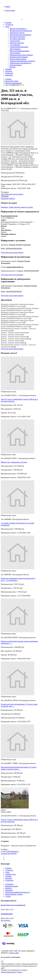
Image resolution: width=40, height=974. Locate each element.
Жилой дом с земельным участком (14, 462)
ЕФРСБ (12, 198)
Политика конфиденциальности (17, 892)
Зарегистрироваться (8, 972)
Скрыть (19, 972)
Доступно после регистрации (12, 194)
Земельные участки (17, 33)
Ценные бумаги (16, 65)
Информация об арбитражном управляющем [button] (15, 280)
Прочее (12, 67)
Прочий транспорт (17, 43)
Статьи (8, 896)
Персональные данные (14, 894)
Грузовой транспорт (17, 39)
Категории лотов (11, 81)
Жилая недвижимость (18, 29)
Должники (9, 884)
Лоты (7, 27)
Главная (8, 22)
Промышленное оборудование (21, 55)
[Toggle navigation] (22, 19)
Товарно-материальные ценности (22, 61)
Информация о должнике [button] (13, 240)
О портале (9, 25)
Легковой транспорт (17, 37)
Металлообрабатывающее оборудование (19, 52)
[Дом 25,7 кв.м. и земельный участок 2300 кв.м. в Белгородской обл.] (15, 808)
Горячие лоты (10, 874)
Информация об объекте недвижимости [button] (20, 211)
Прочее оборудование (18, 59)
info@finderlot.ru (12, 851)
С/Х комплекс (15, 45)
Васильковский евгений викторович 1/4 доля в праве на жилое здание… (19, 768)
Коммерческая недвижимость (21, 31)
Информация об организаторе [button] (15, 257)
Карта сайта (14, 953)
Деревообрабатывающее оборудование (19, 48)
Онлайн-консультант (9, 853)
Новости (8, 888)
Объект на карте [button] (9, 203)
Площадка (5, 198)
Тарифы (8, 69)
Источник (5, 196)
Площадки (9, 73)
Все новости (5, 920)
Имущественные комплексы (20, 35)
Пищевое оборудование (19, 57)
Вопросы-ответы (11, 886)
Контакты (9, 75)
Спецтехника (15, 41)
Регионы (8, 71)
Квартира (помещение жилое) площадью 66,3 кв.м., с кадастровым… (18, 579)
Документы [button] (6, 300)
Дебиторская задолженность (20, 63)
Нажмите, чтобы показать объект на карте (17, 207)
